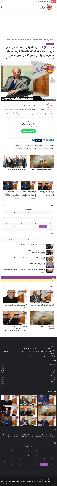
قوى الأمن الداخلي (38, 436)
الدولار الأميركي (48, 145)
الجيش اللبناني (52, 434)
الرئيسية (51, 39)
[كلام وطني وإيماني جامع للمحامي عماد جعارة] (15, 296)
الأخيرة (28, 239)
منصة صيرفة (18, 148)
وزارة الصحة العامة (34, 438)
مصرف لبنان (27, 148)
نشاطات (53, 388)
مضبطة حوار (52, 381)
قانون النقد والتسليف (47, 148)
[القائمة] (1, 7)
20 (28, 223)
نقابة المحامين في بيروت (44, 438)
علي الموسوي (10, 434)
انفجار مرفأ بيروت (37, 434)
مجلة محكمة (36, 148)
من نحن (2, 481)
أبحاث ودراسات (46, 39)
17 (50, 223)
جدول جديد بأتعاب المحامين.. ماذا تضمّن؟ (37, 263)
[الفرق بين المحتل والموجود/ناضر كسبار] (42, 296)
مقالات (53, 383)
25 (43, 226)
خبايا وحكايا (53, 372)
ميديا (54, 385)
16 (6, 220)
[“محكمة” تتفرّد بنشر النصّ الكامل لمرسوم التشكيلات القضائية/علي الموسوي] (50, 246)
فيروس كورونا (45, 436)
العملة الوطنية (38, 145)
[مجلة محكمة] (46, 7)
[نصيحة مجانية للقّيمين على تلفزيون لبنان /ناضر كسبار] (28, 421)
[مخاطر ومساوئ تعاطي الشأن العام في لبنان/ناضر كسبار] (10, 410)
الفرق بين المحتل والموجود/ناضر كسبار (42, 305)
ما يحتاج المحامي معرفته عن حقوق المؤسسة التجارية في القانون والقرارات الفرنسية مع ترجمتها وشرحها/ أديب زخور (47, 193)
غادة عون (4, 434)
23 (6, 223)
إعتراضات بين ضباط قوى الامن (45, 327)
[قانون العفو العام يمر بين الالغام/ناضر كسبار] (47, 421)
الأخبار (54, 370)
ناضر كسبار (10, 436)
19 (35, 223)
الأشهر (46, 239)
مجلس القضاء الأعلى (23, 436)
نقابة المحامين (52, 438)
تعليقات (10, 239)
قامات (54, 379)
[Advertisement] (28, 26)
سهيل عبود (24, 434)
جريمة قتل (30, 434)
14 (21, 220)
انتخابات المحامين (45, 434)
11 (44, 458)
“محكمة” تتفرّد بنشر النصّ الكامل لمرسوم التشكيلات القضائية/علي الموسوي (29, 244)
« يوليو (52, 233)
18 (42, 223)
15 (14, 220)
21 (21, 223)
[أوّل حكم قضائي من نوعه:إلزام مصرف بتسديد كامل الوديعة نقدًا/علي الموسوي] (50, 259)
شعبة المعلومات (18, 434)
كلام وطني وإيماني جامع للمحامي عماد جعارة (41, 1)
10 (50, 220)
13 (28, 220)
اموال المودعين (28, 145)
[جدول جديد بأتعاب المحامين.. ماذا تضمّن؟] (50, 265)
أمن (54, 368)
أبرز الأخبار (53, 366)
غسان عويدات (52, 436)
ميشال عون (16, 436)
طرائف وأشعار (52, 375)
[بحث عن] (55, 7)
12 (35, 220)
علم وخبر (53, 377)
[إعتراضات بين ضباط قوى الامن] (42, 318)
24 (50, 226)
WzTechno (52, 479)
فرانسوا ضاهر (18, 145)
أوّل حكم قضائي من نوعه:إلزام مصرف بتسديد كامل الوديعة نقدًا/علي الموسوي (29, 257)
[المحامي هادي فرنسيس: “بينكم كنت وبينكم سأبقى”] (47, 400)
